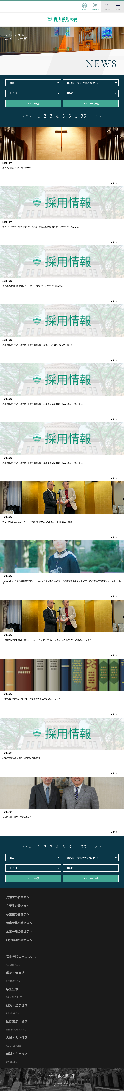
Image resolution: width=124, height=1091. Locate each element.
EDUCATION (13, 981)
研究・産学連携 (17, 1005)
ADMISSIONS (13, 1046)
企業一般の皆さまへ (19, 931)
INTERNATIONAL (16, 1029)
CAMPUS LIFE (14, 997)
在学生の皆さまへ (17, 905)
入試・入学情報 (17, 1037)
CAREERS (11, 1062)
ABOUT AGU (13, 965)
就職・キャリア (17, 1053)
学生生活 (12, 989)
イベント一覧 (33, 103)
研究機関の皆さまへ (19, 940)
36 (83, 116)
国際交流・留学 (17, 1021)
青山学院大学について (21, 956)
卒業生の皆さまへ (17, 914)
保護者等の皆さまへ (19, 923)
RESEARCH (12, 1013)
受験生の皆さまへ (17, 897)
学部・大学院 (15, 973)
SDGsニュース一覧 (90, 103)
